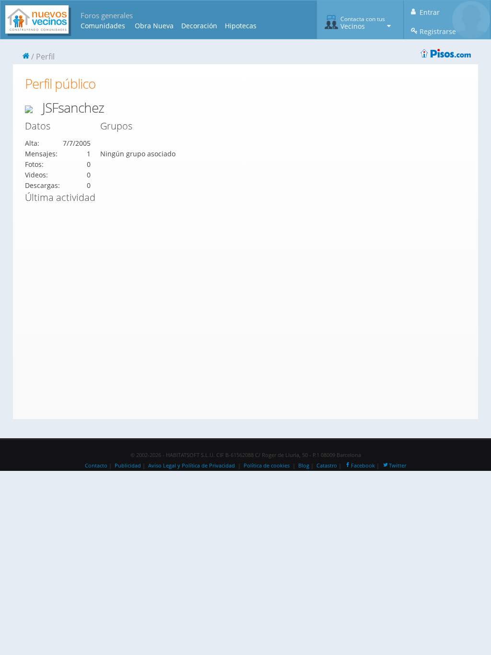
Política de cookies (267, 465)
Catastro (326, 465)
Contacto (96, 465)
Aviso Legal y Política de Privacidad (191, 465)
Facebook (363, 465)
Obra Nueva (154, 25)
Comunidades (103, 25)
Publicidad (128, 465)
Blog (303, 465)
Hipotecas (241, 25)
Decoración (199, 25)
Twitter (397, 465)
